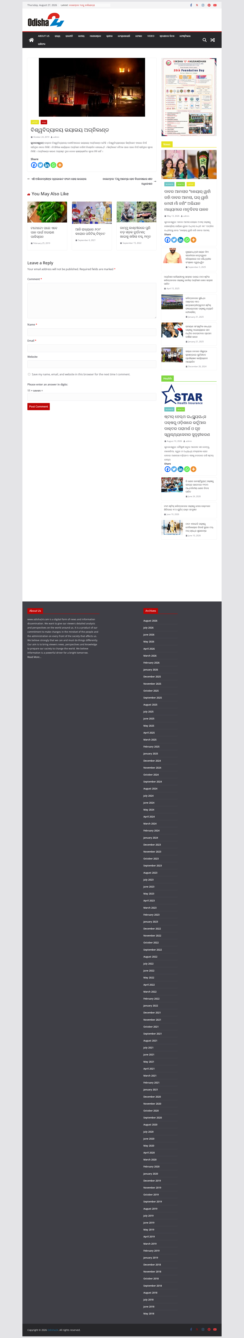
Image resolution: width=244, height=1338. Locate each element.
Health (180, 184)
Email (31, 340)
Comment (34, 279)
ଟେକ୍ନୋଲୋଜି (124, 35)
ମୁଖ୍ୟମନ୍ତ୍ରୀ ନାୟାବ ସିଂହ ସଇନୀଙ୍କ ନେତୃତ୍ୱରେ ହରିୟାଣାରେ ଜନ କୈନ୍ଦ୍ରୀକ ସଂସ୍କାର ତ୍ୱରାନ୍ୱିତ (198, 257)
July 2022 (148, 963)
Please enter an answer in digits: (47, 384)
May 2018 (148, 1313)
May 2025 (148, 725)
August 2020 (150, 1124)
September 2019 (152, 1201)
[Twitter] (40, 165)
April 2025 (149, 732)
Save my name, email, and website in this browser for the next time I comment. (81, 374)
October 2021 (151, 1026)
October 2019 (151, 1194)
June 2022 (148, 970)
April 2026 (149, 648)
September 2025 (152, 697)
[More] (60, 165)
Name (32, 324)
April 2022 (149, 984)
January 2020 (150, 1173)
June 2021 (148, 1054)
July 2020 (148, 1131)
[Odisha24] (31, 40)
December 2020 (152, 1096)
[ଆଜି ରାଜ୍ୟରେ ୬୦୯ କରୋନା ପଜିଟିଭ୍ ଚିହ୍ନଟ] (92, 204)
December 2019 (152, 1180)
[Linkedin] (47, 165)
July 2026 (148, 627)
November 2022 (152, 935)
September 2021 (152, 1033)
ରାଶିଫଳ (41, 43)
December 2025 (152, 676)
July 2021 (148, 1047)
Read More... (34, 657)
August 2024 (150, 788)
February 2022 (151, 998)
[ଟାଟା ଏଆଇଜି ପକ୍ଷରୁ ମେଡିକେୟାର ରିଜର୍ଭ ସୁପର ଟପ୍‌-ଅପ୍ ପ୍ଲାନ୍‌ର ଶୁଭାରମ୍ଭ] (172, 529)
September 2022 (152, 949)
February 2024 (151, 830)
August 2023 (150, 872)
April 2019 (149, 1236)
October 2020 (151, 1110)
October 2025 (151, 690)
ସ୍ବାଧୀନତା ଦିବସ (167, 35)
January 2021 (150, 1089)
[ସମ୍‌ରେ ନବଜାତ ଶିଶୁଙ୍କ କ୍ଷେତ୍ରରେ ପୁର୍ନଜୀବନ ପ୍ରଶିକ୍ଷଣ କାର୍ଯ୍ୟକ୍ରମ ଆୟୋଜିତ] (172, 358)
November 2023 (152, 851)
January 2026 (150, 669)
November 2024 (152, 767)
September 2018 (152, 1285)
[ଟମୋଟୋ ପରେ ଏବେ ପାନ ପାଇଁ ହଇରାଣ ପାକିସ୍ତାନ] (47, 204)
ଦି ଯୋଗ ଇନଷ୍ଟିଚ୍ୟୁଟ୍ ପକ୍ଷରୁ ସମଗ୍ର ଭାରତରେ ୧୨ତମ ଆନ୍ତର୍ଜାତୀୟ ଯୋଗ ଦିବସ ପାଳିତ (200, 486)
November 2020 (152, 1103)
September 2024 (152, 781)
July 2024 (148, 795)
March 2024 (150, 823)
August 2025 (150, 704)
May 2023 (148, 893)
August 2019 (150, 1208)
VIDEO (150, 35)
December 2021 (152, 1012)
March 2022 (150, 991)
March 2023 (150, 907)
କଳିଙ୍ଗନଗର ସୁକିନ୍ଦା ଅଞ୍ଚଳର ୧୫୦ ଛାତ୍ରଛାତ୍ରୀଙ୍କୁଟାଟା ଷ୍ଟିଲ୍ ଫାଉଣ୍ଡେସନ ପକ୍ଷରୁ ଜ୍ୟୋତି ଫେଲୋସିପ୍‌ (199, 305)
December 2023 (152, 844)
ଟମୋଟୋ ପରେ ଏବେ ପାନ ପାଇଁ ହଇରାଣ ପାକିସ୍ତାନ (44, 232)
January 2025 (150, 753)
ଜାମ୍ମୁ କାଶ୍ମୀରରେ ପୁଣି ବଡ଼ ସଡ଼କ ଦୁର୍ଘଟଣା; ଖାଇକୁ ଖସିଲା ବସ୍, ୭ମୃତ (135, 232)
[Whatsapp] (53, 165)
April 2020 (149, 1152)
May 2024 (148, 809)
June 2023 (148, 886)
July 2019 (148, 1215)
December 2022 (152, 928)
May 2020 (148, 1145)
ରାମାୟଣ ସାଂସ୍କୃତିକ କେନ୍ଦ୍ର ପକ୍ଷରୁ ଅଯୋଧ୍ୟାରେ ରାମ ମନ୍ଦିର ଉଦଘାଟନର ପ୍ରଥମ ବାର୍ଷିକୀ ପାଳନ (198, 331)
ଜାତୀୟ (81, 35)
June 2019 (148, 1222)
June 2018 (148, 1306)
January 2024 (150, 837)
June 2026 (148, 634)
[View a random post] (213, 40)
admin (56, 137)
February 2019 (151, 1250)
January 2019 (150, 1257)
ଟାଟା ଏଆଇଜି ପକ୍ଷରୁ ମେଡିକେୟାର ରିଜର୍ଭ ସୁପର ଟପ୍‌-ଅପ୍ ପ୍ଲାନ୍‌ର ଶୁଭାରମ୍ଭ (200, 527)
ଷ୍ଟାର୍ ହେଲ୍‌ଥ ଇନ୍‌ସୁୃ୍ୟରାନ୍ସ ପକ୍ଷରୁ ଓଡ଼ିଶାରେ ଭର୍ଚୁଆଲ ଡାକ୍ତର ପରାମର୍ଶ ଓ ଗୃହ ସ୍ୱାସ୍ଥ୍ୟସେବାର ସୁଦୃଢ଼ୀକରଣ (187, 425)
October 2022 (151, 942)
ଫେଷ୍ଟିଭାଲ (185, 35)
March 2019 (150, 1243)
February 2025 (151, 746)
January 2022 (150, 1005)
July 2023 (148, 879)
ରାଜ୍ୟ (57, 35)
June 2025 (148, 718)
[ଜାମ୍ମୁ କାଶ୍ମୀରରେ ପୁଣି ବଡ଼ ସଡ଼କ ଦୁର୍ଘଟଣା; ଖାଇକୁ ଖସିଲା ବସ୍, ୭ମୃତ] (136, 204)
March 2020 (150, 1159)
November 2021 (152, 1019)
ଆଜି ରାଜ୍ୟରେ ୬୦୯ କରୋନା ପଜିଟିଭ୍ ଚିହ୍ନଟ (90, 231)
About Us (43, 35)
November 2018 (152, 1271)
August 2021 (150, 1040)
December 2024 (152, 760)
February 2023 (151, 914)
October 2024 (151, 774)
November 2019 (152, 1187)
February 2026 (151, 662)
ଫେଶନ (138, 35)
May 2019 (148, 1229)
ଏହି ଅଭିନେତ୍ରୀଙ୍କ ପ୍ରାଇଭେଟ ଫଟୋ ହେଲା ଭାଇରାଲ (58, 179)
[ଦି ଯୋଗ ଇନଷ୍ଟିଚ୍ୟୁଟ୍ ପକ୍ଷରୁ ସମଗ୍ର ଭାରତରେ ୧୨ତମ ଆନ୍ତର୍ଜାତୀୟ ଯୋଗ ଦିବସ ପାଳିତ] (172, 488)
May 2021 (148, 1061)
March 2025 (150, 739)
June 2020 (148, 1138)
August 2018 (150, 1292)
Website (32, 357)
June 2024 (148, 802)
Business (169, 184)
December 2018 (152, 1264)
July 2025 (148, 711)
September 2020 (152, 1117)
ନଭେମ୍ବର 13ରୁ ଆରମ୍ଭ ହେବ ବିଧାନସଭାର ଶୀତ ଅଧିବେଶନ (127, 181)
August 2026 (150, 620)
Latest (35, 122)
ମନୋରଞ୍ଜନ (95, 35)
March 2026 (150, 655)
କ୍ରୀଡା (109, 35)
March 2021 (150, 1075)
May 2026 (148, 641)
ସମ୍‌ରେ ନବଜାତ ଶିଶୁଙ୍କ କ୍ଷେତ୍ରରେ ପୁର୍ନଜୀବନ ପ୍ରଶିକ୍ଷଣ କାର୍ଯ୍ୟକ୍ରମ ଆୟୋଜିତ (197, 356)
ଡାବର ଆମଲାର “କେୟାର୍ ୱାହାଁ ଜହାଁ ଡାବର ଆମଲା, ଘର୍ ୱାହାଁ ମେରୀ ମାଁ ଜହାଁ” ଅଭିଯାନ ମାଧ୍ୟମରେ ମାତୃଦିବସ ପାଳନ (187, 200)
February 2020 (151, 1166)
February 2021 (151, 1082)
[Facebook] (34, 165)
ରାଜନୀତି (69, 35)
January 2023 (150, 921)
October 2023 (151, 858)
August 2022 (150, 956)
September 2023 (152, 865)
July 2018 (148, 1299)
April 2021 (149, 1068)
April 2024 (149, 816)
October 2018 (151, 1278)
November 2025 (152, 683)
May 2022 (148, 977)
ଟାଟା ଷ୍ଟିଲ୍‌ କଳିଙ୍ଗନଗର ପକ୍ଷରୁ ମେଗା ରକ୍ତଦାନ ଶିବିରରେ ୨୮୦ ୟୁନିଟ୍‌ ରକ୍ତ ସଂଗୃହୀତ (187, 507)
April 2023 (149, 900)
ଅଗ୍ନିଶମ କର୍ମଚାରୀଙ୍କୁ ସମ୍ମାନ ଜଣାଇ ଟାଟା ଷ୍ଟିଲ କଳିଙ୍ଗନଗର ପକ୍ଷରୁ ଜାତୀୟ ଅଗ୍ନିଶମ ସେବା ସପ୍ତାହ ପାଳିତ (188, 280)
